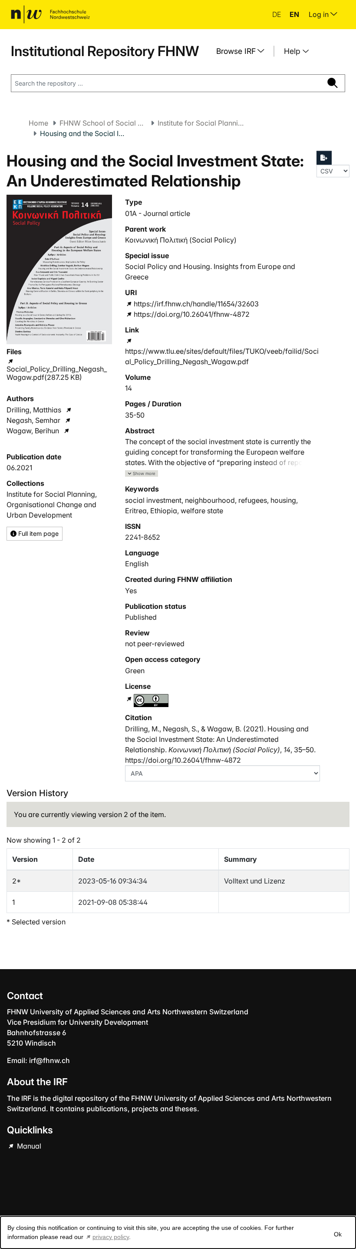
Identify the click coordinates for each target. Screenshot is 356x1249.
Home (38, 123)
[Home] (50, 14)
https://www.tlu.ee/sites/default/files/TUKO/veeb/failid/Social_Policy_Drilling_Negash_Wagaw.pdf (222, 356)
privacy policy (110, 1236)
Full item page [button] (37, 533)
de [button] (277, 14)
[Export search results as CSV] (324, 158)
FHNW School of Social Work (102, 123)
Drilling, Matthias (34, 409)
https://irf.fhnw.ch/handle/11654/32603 (196, 303)
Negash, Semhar (33, 420)
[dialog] (178, 1232)
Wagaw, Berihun (33, 430)
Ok (338, 1234)
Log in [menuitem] (319, 14)
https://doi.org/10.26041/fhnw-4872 (191, 314)
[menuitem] (243, 51)
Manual (28, 1146)
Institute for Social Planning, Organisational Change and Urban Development (201, 123)
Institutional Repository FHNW (105, 51)
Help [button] (293, 51)
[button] (141, 473)
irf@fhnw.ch (49, 1060)
